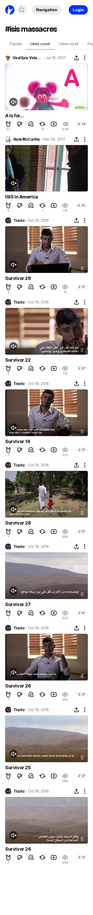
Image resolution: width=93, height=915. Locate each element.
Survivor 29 (18, 278)
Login (78, 9)
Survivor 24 (18, 849)
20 (81, 205)
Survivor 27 (18, 604)
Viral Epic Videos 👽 (27, 58)
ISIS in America (21, 196)
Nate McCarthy (26, 139)
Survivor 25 (18, 767)
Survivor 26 (18, 686)
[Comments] (31, 124)
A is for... (14, 115)
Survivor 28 (18, 523)
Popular (16, 44)
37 (81, 287)
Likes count (40, 44)
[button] (8, 124)
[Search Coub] (21, 10)
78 (81, 124)
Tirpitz (19, 220)
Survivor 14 (17, 441)
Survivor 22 (18, 360)
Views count (68, 44)
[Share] (76, 58)
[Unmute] (13, 102)
